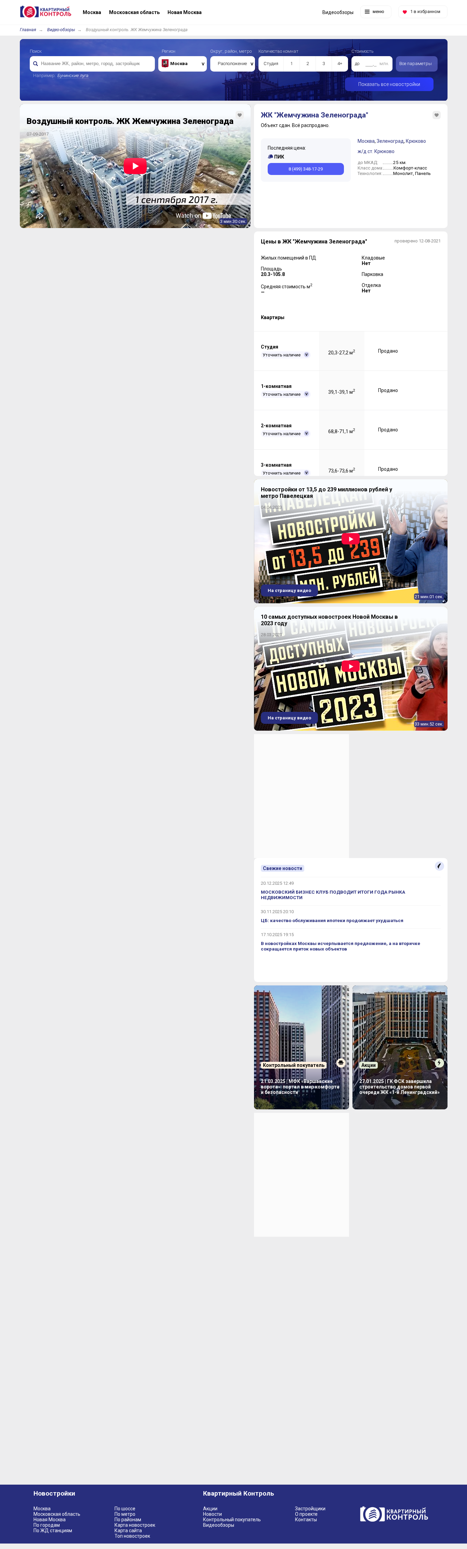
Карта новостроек (135, 1525)
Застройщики (310, 1508)
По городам (47, 1525)
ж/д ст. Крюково (376, 151)
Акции (210, 1508)
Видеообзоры (218, 1525)
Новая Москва (50, 1519)
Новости (212, 1514)
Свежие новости (282, 868)
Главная (28, 29)
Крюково (416, 141)
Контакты (306, 1519)
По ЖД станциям (53, 1530)
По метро (125, 1514)
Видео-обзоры (61, 29)
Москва (366, 141)
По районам (128, 1519)
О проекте (306, 1514)
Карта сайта (128, 1530)
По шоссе (125, 1508)
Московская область (57, 1514)
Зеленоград (390, 141)
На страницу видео (289, 590)
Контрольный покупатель (232, 1519)
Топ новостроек (132, 1536)
